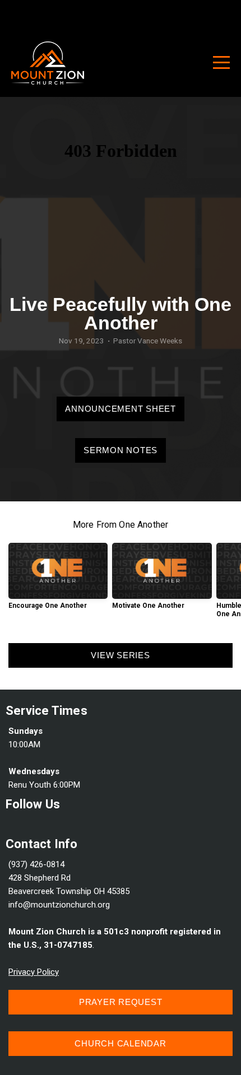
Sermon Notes (120, 450)
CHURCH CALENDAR (120, 1043)
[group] (58, 580)
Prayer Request (121, 1002)
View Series (120, 655)
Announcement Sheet (120, 408)
